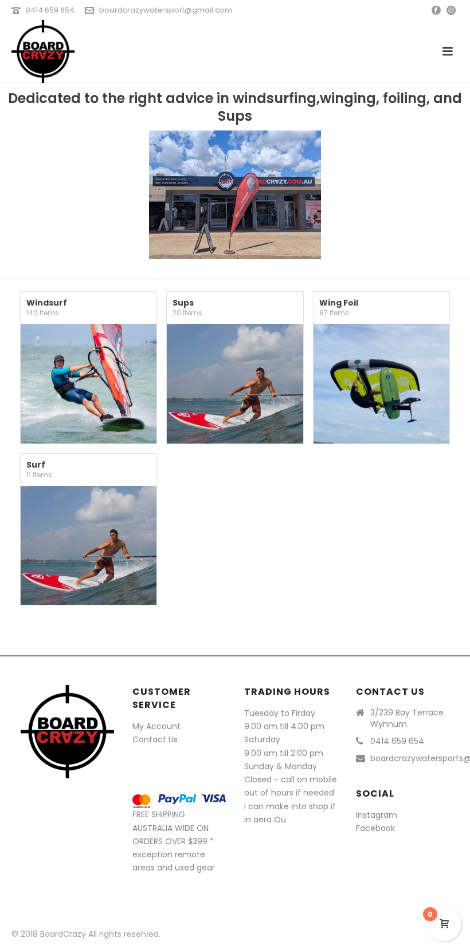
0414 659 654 (50, 10)
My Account (156, 726)
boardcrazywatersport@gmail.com (165, 10)
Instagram (376, 815)
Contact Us (155, 739)
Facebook (375, 828)
